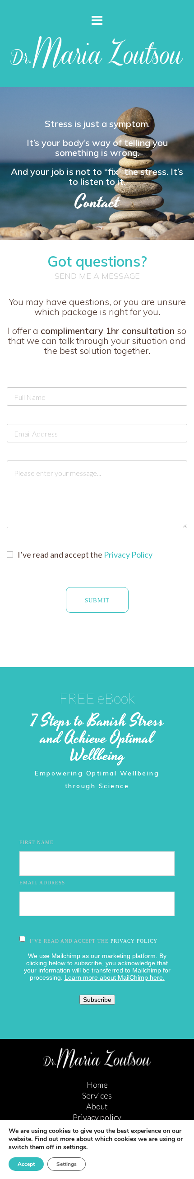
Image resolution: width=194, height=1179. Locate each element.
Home (97, 1085)
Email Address (42, 882)
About (97, 1106)
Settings (66, 1164)
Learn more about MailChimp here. (115, 977)
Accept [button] (26, 1164)
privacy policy (134, 941)
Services (97, 1095)
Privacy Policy (128, 554)
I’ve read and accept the (85, 554)
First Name (36, 842)
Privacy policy (97, 1117)
